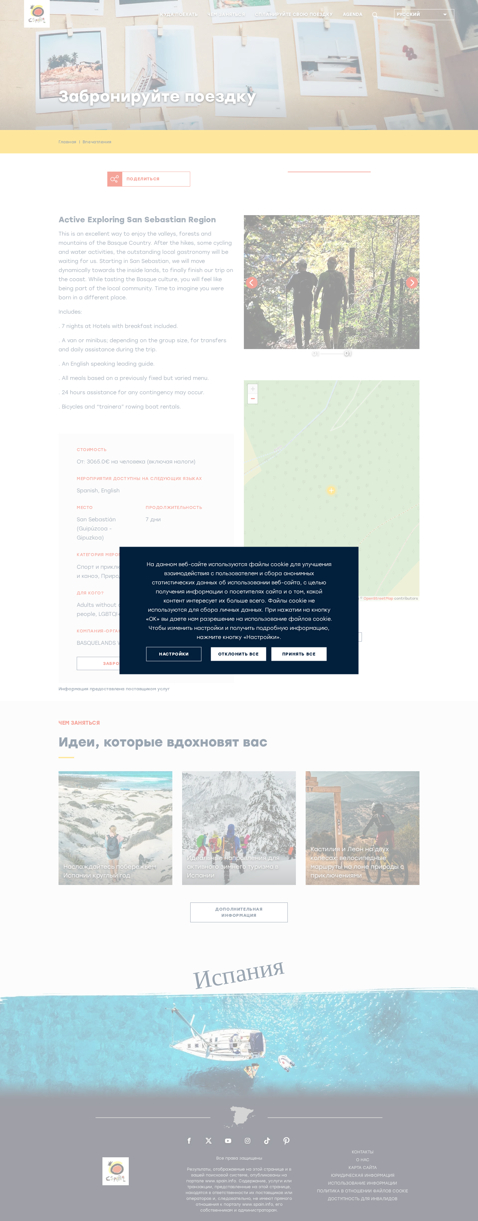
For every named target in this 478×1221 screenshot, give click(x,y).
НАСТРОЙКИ (174, 654)
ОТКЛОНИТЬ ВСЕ (238, 654)
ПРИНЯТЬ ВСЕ (299, 654)
